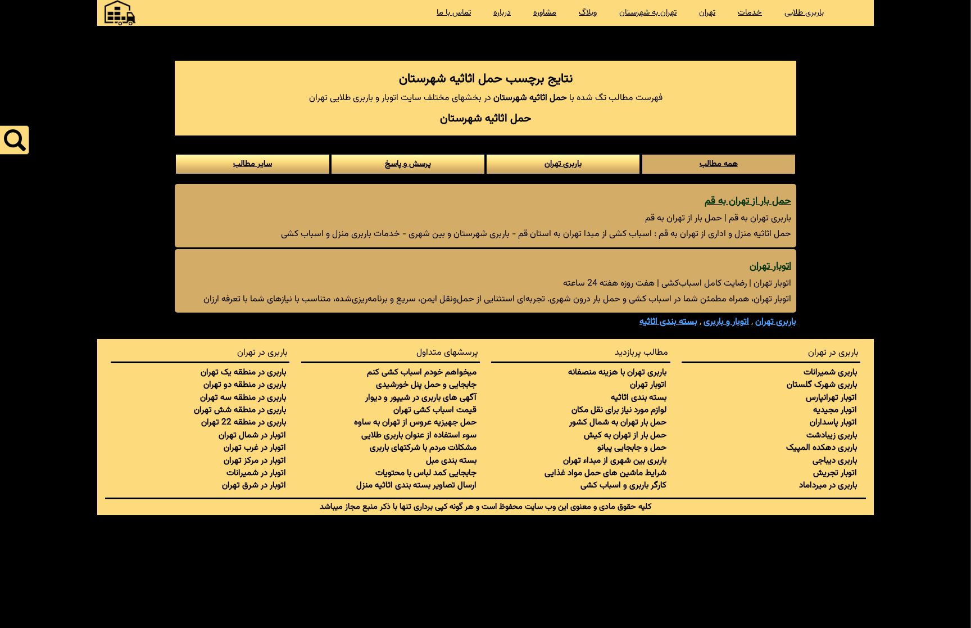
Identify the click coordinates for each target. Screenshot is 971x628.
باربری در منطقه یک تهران (243, 372)
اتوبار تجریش (835, 473)
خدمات (750, 12)
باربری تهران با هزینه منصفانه (617, 372)
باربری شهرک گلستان (822, 384)
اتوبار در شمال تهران (252, 435)
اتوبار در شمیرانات (256, 473)
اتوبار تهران (770, 266)
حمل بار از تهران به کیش (625, 435)
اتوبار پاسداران (833, 422)
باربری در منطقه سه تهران (243, 397)
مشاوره (544, 12)
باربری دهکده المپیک (821, 447)
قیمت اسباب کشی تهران (435, 410)
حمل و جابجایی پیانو (631, 447)
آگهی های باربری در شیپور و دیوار (421, 397)
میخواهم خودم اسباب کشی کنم (422, 372)
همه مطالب (719, 163)
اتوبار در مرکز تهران (255, 460)
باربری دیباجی (835, 460)
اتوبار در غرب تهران (255, 447)
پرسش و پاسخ (408, 163)
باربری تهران (563, 163)
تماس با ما (454, 12)
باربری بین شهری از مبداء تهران (614, 460)
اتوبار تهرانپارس (831, 397)
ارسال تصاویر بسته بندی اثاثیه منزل (416, 485)
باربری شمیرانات (830, 372)
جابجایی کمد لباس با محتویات (426, 473)
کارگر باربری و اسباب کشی (623, 485)
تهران (707, 12)
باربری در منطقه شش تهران (240, 410)
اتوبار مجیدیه (835, 410)
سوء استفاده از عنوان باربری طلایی (419, 435)
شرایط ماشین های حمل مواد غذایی (605, 473)
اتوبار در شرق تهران (254, 485)
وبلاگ (588, 12)
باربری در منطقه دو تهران (244, 384)
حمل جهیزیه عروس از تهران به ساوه (415, 422)
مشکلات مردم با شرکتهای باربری (423, 447)
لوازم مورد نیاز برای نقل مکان (618, 410)
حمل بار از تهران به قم (748, 201)
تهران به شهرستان (648, 12)
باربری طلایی (804, 12)
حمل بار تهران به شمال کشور (617, 422)
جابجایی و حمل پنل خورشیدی (426, 384)
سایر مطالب (252, 163)
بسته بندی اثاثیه (638, 397)
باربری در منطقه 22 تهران (243, 422)
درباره (502, 12)
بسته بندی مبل (451, 460)
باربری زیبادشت (831, 435)
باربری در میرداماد (828, 485)
